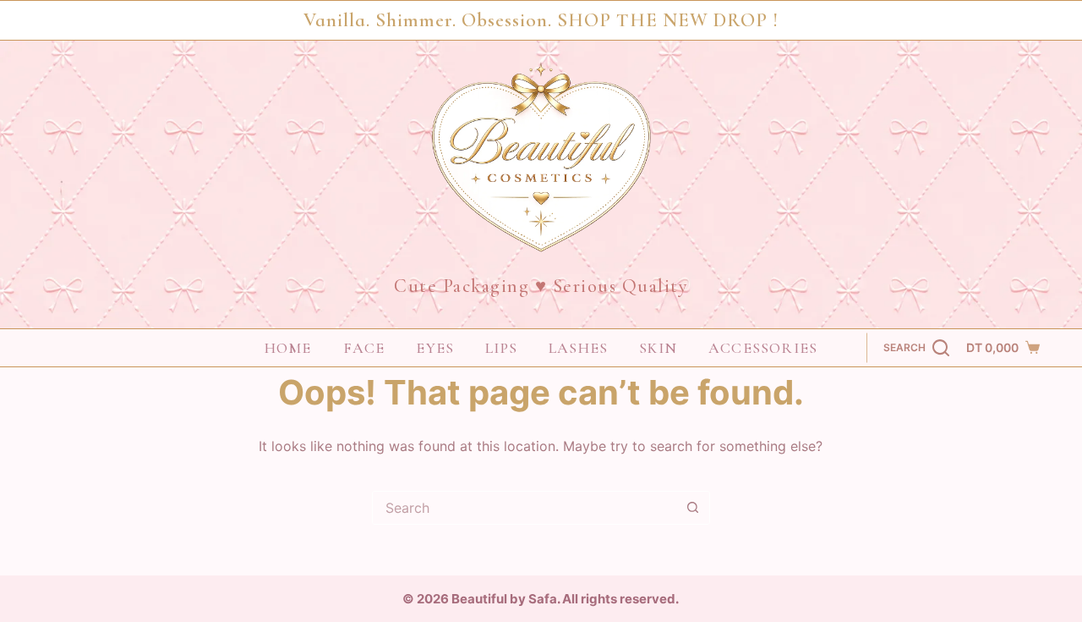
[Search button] (693, 508)
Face (364, 348)
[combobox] (525, 508)
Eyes (435, 348)
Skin (658, 348)
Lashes (578, 348)
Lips (501, 348)
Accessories (762, 348)
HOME (288, 348)
